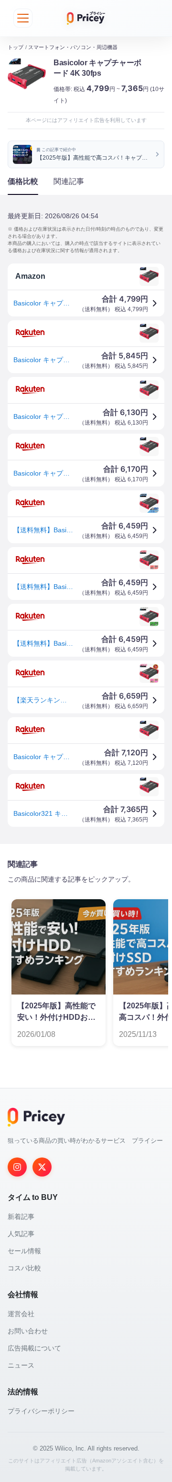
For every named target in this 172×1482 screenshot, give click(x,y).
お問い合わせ (28, 1331)
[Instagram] (17, 1167)
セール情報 (24, 1251)
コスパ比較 (24, 1268)
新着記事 (21, 1216)
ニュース (21, 1365)
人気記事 (21, 1234)
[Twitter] (42, 1167)
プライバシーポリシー (41, 1411)
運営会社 (21, 1314)
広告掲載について (34, 1348)
